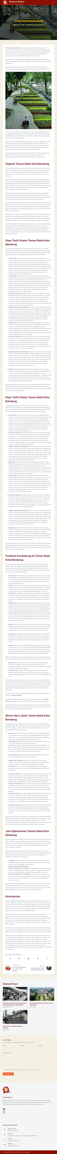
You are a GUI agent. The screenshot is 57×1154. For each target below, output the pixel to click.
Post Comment (8, 1074)
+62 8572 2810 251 (13, 1140)
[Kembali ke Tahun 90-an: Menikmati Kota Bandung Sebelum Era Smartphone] (15, 994)
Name (5, 1045)
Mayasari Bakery (16, 2)
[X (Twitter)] (28, 958)
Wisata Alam (40, 24)
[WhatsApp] (37, 958)
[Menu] (53, 2)
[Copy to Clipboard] (47, 958)
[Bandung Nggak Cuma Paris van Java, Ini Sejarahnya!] (42, 994)
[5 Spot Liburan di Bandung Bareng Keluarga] (15, 1017)
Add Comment (7, 1053)
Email (22, 1045)
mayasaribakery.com (13, 1145)
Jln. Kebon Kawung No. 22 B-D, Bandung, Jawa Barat (22, 1135)
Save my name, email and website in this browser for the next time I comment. (23, 1069)
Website (40, 1045)
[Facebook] (10, 958)
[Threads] (19, 958)
